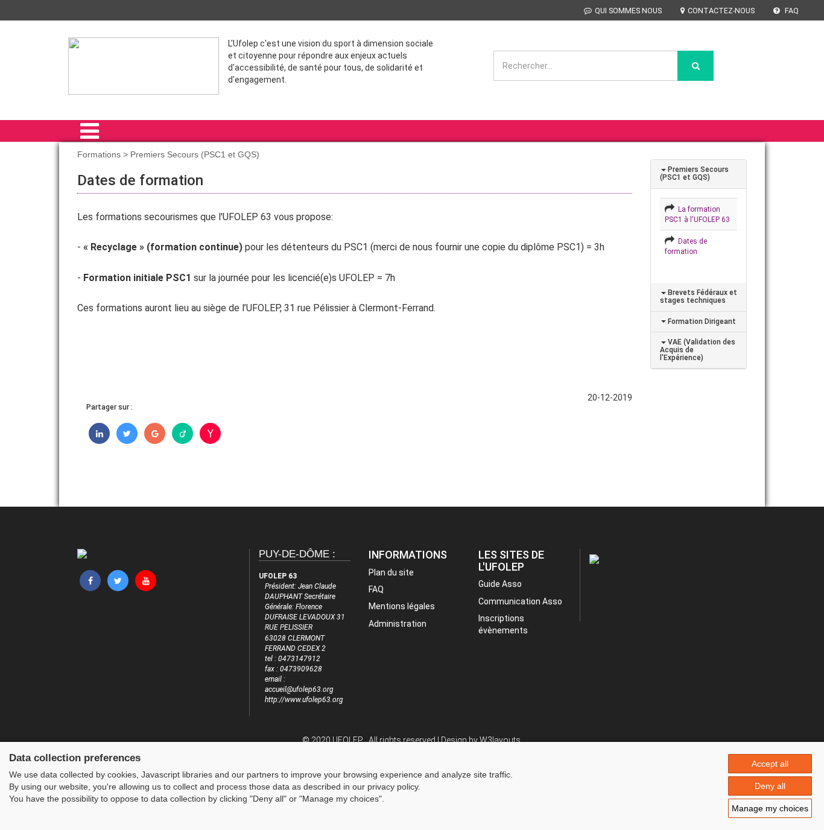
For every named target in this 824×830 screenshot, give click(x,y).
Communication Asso (520, 601)
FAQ (791, 10)
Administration (397, 624)
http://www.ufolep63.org (304, 699)
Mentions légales (402, 606)
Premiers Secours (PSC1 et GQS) (694, 173)
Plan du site (391, 572)
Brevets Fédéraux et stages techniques (698, 296)
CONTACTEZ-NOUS (721, 10)
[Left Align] (695, 66)
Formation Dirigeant (701, 321)
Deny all (770, 786)
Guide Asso (500, 584)
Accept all (770, 763)
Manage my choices (770, 808)
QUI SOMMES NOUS (628, 10)
